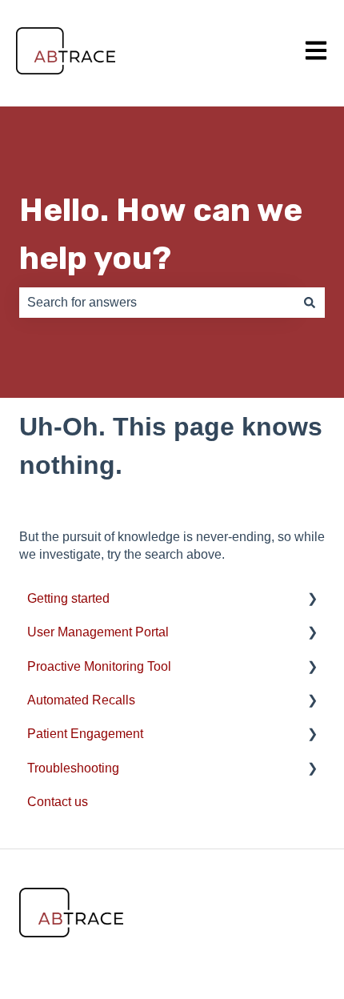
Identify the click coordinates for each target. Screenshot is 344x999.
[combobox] (156, 302)
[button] (312, 600)
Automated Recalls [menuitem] (81, 700)
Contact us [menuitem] (57, 801)
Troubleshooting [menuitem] (73, 768)
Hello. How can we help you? (160, 234)
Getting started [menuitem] (68, 598)
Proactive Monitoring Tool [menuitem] (99, 666)
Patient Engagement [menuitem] (85, 733)
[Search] (309, 302)
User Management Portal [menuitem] (98, 632)
